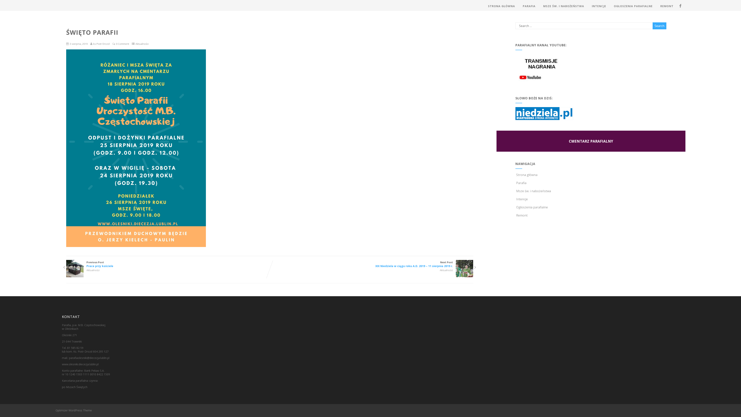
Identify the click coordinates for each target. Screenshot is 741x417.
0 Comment (122, 44)
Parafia (529, 6)
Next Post (414, 264)
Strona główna (501, 6)
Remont (666, 6)
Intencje (599, 6)
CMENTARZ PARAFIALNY (591, 141)
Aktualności (142, 44)
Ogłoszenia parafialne (633, 6)
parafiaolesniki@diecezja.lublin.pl (89, 358)
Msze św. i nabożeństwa (563, 6)
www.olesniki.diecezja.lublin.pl (80, 364)
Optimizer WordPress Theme (74, 410)
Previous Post (99, 264)
